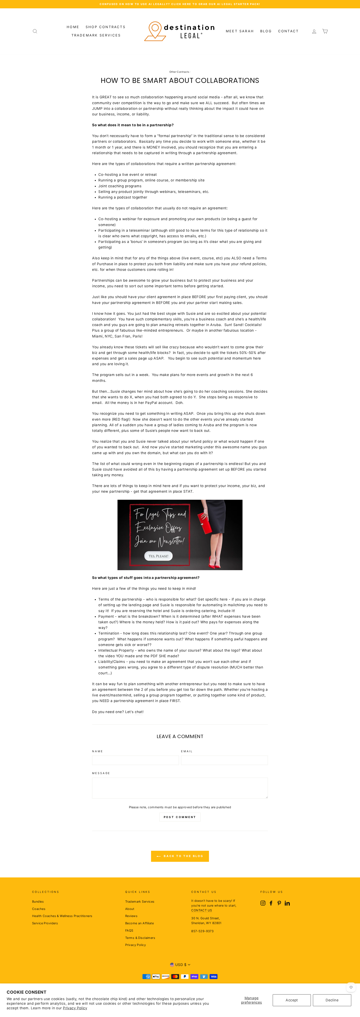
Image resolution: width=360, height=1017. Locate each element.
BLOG (266, 31)
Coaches (38, 909)
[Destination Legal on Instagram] (262, 903)
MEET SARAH (240, 31)
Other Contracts (179, 71)
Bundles (38, 901)
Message (101, 773)
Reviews (131, 916)
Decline (332, 1000)
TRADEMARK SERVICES (96, 35)
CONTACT (288, 31)
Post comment (180, 817)
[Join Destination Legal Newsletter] (180, 569)
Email (187, 751)
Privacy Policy (75, 1008)
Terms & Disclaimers (140, 938)
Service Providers (45, 923)
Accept (292, 1000)
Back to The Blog (183, 856)
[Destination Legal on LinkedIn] (287, 903)
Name (97, 751)
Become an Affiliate (139, 923)
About (129, 909)
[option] (180, 4)
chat (138, 712)
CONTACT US (201, 910)
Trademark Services (140, 901)
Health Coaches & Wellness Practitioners (62, 916)
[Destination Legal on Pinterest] (279, 903)
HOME (73, 27)
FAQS (129, 930)
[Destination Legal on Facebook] (271, 903)
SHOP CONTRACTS (106, 27)
